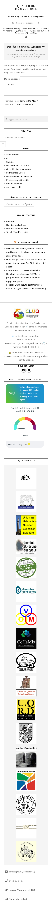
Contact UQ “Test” (28, 100)
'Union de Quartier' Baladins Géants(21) (28, 55)
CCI (7, 158)
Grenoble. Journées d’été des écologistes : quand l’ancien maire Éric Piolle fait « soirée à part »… (26, 263)
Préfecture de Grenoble (17, 179)
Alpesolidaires (13, 154)
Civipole (10, 161)
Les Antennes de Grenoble (19, 176)
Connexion (11, 221)
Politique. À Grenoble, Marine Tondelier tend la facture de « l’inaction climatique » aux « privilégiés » (25, 252)
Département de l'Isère (17, 165)
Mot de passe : (12, 78)
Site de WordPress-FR (17, 232)
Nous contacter (26, 366)
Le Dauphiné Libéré (15, 172)
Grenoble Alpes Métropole (19, 169)
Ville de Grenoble (14, 183)
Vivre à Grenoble (14, 187)
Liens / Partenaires (25, 104)
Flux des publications (16, 224)
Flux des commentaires (17, 228)
